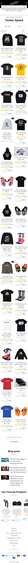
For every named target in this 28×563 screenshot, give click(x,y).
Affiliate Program (14, 543)
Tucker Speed (18, 17)
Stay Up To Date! (14, 553)
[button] (4, 53)
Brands (12, 17)
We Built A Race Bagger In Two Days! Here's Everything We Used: (18, 461)
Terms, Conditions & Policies (14, 533)
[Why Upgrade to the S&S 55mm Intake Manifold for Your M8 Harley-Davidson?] (5, 469)
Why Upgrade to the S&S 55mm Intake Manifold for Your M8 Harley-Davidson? (18, 470)
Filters (8, 26)
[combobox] (14, 6)
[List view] (26, 31)
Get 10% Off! (13, 549)
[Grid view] (23, 31)
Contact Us (14, 531)
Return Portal (14, 540)
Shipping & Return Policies (14, 538)
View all (14, 454)
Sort (20, 26)
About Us (14, 528)
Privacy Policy (13, 535)
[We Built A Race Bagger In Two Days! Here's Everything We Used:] (5, 460)
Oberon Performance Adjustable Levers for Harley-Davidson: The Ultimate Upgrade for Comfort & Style (16, 480)
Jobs (14, 545)
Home (7, 17)
